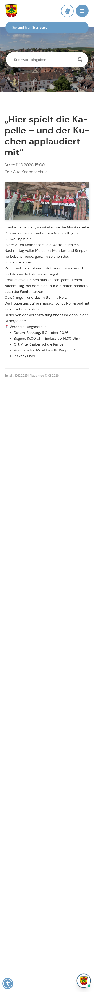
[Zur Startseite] (26, 11)
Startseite (39, 27)
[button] (82, 11)
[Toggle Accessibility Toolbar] (8, 983)
